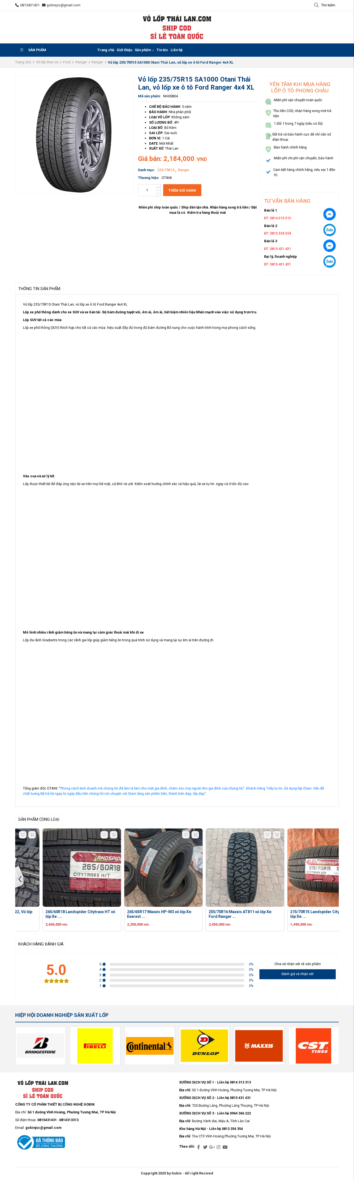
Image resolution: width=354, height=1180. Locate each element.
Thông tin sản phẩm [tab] (39, 288)
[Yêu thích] (77, 834)
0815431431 (30, 5)
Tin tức (162, 50)
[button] (334, 880)
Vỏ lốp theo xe (47, 62)
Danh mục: (146, 170)
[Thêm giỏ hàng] (86, 834)
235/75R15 (166, 170)
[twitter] (205, 1147)
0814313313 (69, 1120)
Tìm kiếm (328, 5)
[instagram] (218, 1147)
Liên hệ (177, 50)
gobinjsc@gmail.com (63, 5)
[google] (212, 1147)
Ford (67, 62)
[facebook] (198, 1147)
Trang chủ (105, 50)
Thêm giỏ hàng (182, 190)
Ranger (81, 62)
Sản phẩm (37, 50)
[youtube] (225, 1147)
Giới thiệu (124, 50)
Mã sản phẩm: (149, 96)
